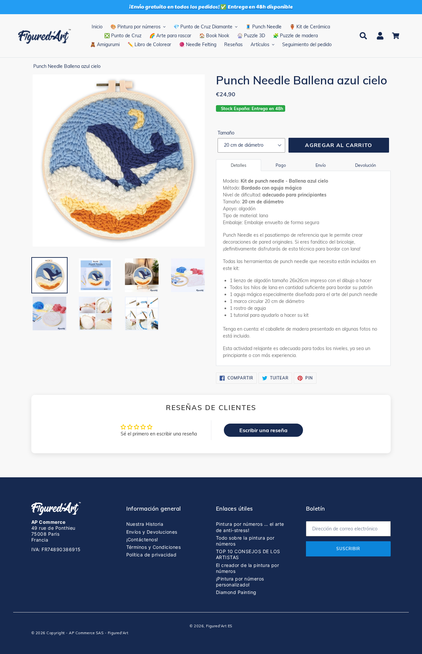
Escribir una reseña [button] (263, 430)
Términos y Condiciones (153, 547)
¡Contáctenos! (142, 539)
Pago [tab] (281, 165)
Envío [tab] (321, 165)
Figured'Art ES (219, 626)
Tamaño (226, 133)
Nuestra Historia (145, 524)
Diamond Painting (236, 592)
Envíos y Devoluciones (151, 532)
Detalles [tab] (238, 165)
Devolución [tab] (365, 165)
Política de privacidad (151, 554)
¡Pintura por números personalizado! (240, 581)
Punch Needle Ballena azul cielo (67, 66)
